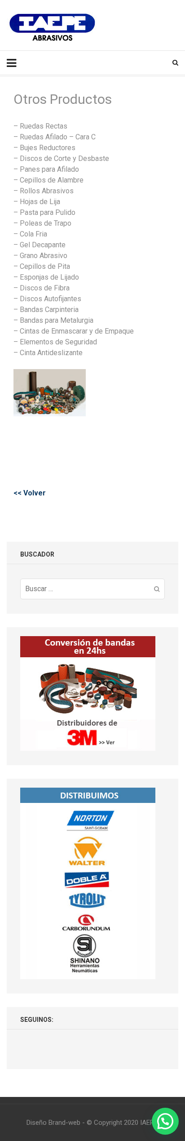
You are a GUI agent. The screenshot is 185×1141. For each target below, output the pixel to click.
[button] (165, 1121)
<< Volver (29, 493)
